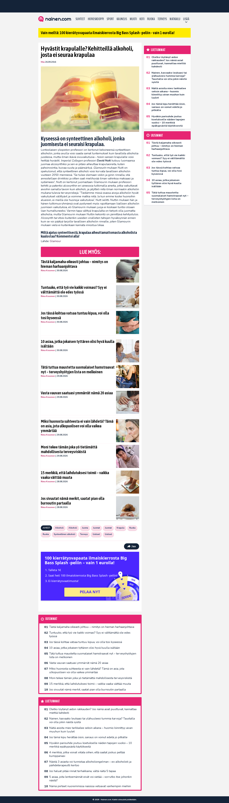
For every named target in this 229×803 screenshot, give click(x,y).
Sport (110, 19)
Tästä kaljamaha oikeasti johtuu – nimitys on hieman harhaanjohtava (74, 264)
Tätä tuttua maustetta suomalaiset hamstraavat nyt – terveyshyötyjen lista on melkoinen (77, 369)
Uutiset (96, 534)
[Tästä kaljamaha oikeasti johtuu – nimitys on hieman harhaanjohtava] (128, 271)
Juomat (96, 528)
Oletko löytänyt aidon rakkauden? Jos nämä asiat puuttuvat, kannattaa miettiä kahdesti (92, 711)
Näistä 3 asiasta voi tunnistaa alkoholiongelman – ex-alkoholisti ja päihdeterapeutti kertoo (90, 763)
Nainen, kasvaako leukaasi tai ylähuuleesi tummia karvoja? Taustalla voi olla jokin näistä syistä (92, 720)
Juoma (85, 528)
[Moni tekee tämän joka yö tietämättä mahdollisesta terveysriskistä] (128, 456)
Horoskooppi (96, 19)
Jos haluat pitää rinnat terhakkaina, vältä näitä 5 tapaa (82, 771)
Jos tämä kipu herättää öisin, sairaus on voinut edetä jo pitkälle (88, 737)
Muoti (133, 19)
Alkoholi (59, 528)
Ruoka (151, 19)
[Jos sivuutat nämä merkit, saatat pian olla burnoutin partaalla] (128, 507)
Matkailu (175, 19)
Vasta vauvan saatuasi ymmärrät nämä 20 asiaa (77, 393)
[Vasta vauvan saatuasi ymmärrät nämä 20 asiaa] (128, 402)
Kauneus (122, 19)
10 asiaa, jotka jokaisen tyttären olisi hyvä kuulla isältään (77, 344)
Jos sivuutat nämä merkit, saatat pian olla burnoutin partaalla (72, 500)
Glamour (55, 241)
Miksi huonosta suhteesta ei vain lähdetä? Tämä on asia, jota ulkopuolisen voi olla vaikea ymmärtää (77, 426)
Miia (43, 62)
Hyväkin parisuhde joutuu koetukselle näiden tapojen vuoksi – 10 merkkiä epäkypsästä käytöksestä (90, 744)
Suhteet (80, 19)
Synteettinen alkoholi (64, 534)
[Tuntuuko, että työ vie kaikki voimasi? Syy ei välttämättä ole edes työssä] (128, 296)
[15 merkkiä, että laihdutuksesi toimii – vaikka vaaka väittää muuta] (128, 482)
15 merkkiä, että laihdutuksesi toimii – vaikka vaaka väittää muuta (75, 475)
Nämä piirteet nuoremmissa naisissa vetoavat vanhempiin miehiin (90, 786)
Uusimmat (51, 619)
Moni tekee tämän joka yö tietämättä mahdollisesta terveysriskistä (69, 449)
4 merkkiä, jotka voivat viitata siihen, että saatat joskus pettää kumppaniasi (87, 754)
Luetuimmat (52, 701)
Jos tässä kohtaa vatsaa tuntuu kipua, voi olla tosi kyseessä (75, 315)
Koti (142, 19)
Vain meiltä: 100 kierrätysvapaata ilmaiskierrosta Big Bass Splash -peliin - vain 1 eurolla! (107, 32)
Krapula (120, 528)
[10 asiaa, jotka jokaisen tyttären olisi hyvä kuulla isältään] (128, 350)
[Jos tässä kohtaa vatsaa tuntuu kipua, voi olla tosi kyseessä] (128, 322)
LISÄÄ (186, 19)
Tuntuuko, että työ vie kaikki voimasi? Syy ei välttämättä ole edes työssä (74, 289)
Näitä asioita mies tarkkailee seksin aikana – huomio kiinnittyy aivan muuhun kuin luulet (91, 729)
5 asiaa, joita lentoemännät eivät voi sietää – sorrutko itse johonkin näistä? (90, 778)
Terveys (162, 19)
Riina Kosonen (48, 270)
